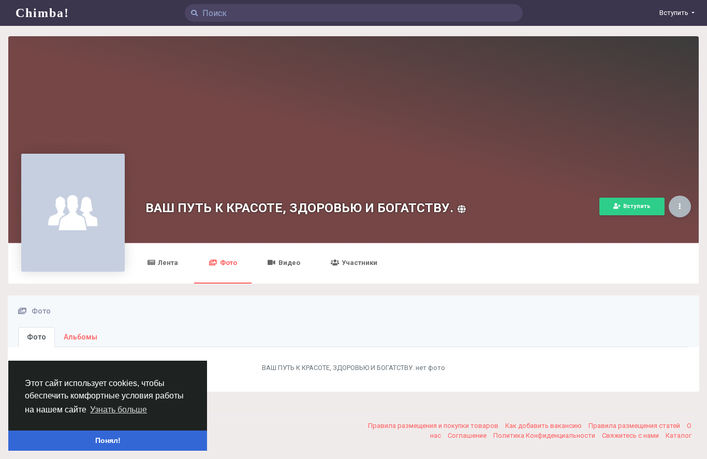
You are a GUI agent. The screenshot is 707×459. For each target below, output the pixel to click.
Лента (168, 262)
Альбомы (80, 337)
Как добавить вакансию (544, 426)
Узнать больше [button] (118, 409)
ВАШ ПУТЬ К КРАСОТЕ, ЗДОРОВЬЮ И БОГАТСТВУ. (299, 207)
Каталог (678, 435)
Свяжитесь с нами (631, 435)
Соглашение (468, 435)
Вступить (637, 206)
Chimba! (42, 13)
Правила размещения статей (635, 426)
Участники (359, 262)
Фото (228, 262)
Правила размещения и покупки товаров (434, 426)
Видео (289, 262)
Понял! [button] (108, 440)
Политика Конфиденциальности (545, 435)
